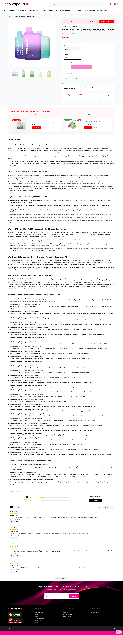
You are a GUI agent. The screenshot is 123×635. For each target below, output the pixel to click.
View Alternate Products (107, 21)
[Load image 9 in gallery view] (23, 73)
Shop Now (88, 127)
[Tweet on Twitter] (70, 78)
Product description (14, 139)
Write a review (95, 500)
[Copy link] (80, 78)
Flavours (66, 46)
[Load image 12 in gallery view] (32, 73)
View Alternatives (98, 127)
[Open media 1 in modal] (32, 43)
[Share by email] (77, 78)
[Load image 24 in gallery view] (49, 73)
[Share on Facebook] (66, 78)
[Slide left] (20, 13)
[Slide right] (55, 73)
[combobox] (76, 4)
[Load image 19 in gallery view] (41, 73)
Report (18, 521)
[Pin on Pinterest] (73, 78)
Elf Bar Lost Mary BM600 (69, 27)
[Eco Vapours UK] (15, 609)
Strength (66, 54)
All (11, 507)
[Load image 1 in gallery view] (15, 73)
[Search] (100, 4)
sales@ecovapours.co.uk (98, 612)
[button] (12, 10)
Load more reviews (61, 578)
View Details (36, 127)
